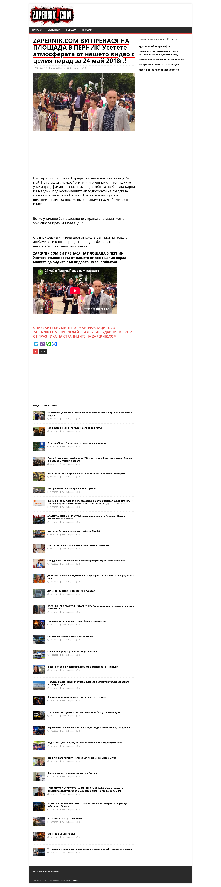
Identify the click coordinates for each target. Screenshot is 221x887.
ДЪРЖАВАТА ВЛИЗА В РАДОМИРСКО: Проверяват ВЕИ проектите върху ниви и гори (90, 577)
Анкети (36, 871)
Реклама (87, 29)
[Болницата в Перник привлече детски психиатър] (39, 433)
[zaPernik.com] (51, 24)
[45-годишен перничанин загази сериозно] (39, 642)
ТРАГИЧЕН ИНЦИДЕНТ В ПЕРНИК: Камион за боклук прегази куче (83, 712)
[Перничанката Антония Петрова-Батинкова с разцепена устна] (39, 763)
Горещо (71, 29)
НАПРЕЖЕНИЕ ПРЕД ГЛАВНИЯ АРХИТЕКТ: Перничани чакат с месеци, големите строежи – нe (90, 607)
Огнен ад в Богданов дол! (61, 833)
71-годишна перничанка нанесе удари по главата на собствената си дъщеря (89, 848)
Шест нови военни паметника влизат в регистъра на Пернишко (83, 666)
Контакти (172, 39)
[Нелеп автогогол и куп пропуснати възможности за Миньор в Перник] (39, 479)
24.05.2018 (42, 67)
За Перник (54, 29)
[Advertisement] (84, 155)
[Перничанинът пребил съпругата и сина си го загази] (39, 702)
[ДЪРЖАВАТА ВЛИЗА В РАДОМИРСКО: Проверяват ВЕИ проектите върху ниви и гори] (39, 581)
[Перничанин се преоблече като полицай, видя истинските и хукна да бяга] (39, 733)
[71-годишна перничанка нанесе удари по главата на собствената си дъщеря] (39, 853)
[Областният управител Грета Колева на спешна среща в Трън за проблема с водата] (39, 418)
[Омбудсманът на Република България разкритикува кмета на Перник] (39, 566)
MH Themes (73, 880)
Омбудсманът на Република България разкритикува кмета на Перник (86, 560)
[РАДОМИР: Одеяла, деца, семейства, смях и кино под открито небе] (39, 748)
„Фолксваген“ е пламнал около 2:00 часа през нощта (76, 621)
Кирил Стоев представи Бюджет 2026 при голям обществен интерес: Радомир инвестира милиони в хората (90, 459)
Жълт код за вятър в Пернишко (65, 818)
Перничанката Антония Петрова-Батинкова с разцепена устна (81, 757)
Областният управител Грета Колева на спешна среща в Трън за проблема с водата (89, 414)
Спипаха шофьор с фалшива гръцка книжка (72, 651)
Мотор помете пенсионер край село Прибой (71, 488)
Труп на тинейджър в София (154, 46)
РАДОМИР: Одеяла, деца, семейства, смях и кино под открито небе (84, 742)
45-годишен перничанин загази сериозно (70, 636)
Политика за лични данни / (153, 39)
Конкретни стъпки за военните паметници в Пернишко (78, 545)
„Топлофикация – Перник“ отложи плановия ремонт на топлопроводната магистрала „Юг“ (88, 683)
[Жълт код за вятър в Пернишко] (39, 824)
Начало (37, 29)
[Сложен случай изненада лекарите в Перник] (39, 778)
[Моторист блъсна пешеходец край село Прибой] (39, 535)
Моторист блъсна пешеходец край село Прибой (74, 531)
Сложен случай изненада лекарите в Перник (72, 773)
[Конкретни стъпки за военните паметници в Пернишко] (39, 551)
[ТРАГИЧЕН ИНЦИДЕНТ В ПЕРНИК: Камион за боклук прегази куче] (39, 718)
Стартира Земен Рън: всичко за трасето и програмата (77, 443)
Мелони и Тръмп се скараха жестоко (159, 69)
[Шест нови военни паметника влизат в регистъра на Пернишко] (39, 672)
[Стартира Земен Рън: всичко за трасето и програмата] (39, 449)
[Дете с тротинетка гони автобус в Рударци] (39, 596)
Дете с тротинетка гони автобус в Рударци (71, 590)
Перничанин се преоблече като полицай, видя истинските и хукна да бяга (88, 727)
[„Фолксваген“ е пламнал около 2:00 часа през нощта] (39, 627)
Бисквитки (54, 871)
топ (43, 351)
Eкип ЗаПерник (58, 67)
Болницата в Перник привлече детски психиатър (74, 427)
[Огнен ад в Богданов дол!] (39, 839)
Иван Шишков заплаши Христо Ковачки (161, 59)
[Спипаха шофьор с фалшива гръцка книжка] (39, 657)
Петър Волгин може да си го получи (159, 64)
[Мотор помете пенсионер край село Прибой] (39, 491)
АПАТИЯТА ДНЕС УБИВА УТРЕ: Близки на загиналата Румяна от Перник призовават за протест (86, 517)
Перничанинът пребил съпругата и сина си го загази (76, 697)
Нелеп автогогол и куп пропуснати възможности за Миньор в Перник (86, 473)
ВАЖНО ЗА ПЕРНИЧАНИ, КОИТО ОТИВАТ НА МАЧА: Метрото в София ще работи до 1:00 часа (87, 804)
